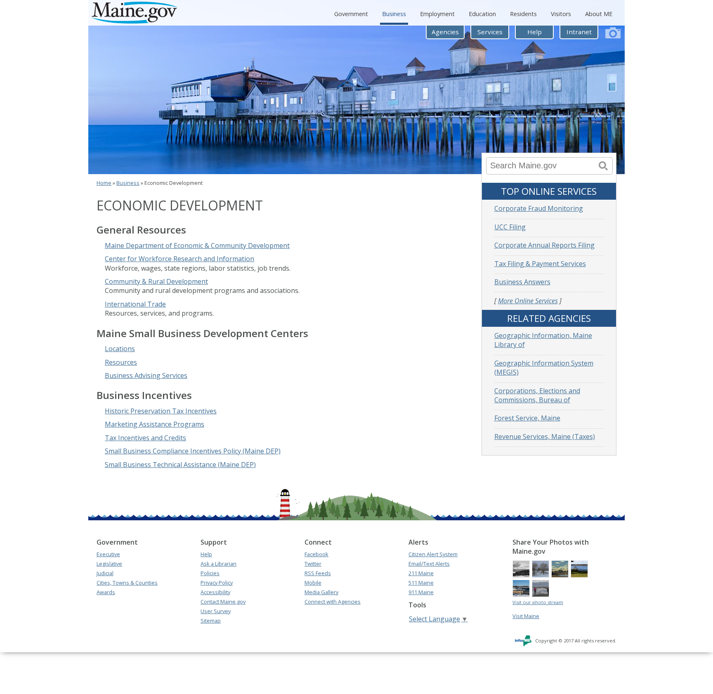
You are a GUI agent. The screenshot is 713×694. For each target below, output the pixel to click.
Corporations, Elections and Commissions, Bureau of (537, 395)
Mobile (313, 582)
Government (351, 14)
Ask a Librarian (218, 563)
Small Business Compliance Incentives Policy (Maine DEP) (193, 451)
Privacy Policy (217, 582)
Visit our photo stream (537, 602)
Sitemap (211, 620)
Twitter (313, 563)
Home (104, 182)
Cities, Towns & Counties (127, 582)
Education (482, 14)
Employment (437, 14)
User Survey (216, 611)
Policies (210, 573)
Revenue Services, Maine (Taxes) (544, 436)
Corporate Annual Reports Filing (544, 245)
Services (490, 32)
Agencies (445, 32)
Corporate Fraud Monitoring (538, 208)
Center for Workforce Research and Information (179, 258)
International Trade (135, 304)
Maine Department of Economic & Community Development (197, 245)
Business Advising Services (146, 375)
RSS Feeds (318, 573)
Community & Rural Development (156, 281)
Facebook (316, 554)
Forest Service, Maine (527, 418)
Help (534, 32)
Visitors (561, 14)
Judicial (105, 573)
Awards (106, 592)
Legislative (109, 563)
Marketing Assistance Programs (154, 424)
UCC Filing (510, 226)
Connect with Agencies (333, 601)
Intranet (579, 32)
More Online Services (528, 300)
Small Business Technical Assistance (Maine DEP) (180, 464)
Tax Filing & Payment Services (540, 263)
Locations (120, 348)
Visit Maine (525, 616)
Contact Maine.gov (223, 601)
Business (394, 14)
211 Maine (421, 573)
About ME (598, 14)
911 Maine (421, 592)
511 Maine (421, 582)
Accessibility (215, 592)
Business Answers (522, 281)
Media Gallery (321, 592)
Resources (121, 362)
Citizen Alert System (433, 554)
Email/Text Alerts (429, 563)
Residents (523, 14)
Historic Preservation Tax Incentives (161, 410)
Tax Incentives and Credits (145, 437)
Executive (108, 554)
